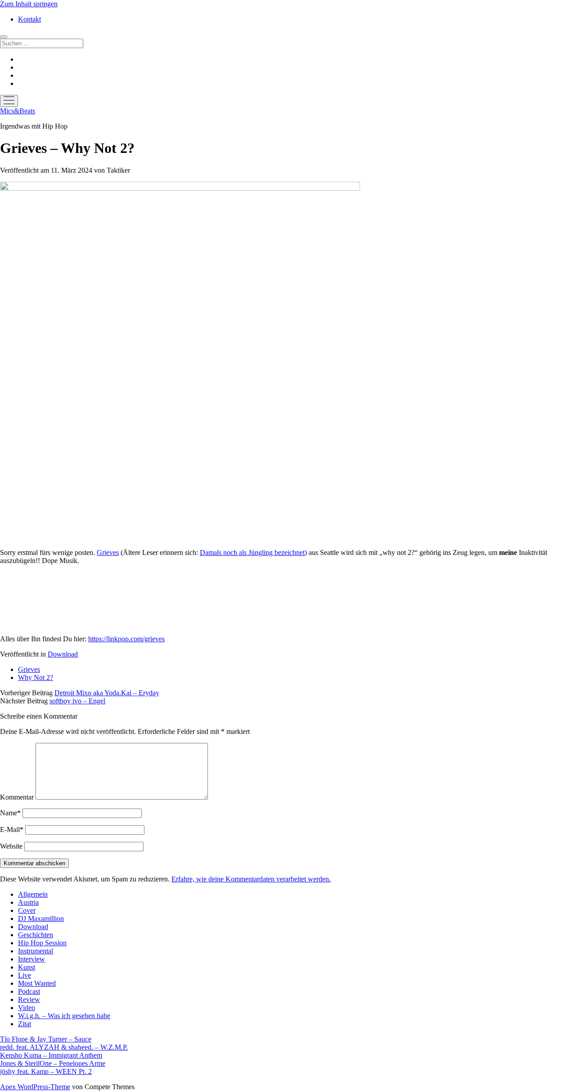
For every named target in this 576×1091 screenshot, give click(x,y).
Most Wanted (37, 983)
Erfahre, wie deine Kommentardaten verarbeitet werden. (251, 879)
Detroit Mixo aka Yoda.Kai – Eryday (106, 693)
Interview (31, 959)
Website (11, 846)
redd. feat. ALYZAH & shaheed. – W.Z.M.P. (64, 1047)
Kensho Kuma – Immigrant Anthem (51, 1055)
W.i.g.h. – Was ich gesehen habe (64, 1015)
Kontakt (29, 19)
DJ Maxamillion (41, 918)
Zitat (24, 1024)
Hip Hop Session (42, 943)
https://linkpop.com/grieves (126, 639)
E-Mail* (11, 829)
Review (29, 999)
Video (26, 1007)
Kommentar (17, 797)
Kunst (26, 967)
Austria (28, 902)
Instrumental (35, 951)
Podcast (29, 991)
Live (24, 975)
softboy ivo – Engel (77, 701)
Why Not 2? (35, 677)
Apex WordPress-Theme (35, 1087)
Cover (27, 910)
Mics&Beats (17, 111)
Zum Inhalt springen (29, 4)
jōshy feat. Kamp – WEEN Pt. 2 (46, 1071)
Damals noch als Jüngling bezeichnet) (253, 552)
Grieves (108, 552)
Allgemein (33, 894)
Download (63, 654)
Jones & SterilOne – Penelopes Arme (52, 1063)
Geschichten (35, 935)
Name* (10, 813)
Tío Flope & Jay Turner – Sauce (45, 1039)
